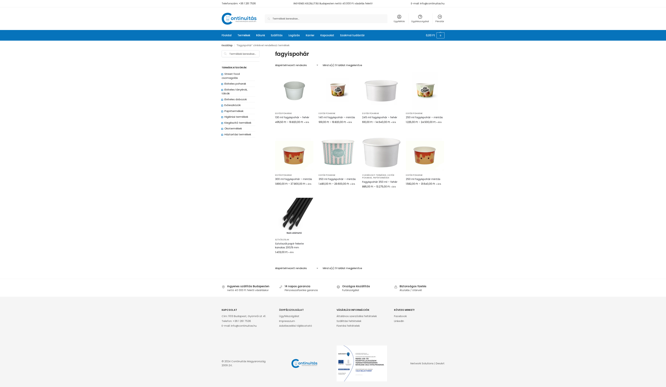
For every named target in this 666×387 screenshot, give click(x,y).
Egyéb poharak (283, 113)
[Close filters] (260, 52)
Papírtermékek (381, 177)
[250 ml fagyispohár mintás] (425, 152)
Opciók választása (338, 130)
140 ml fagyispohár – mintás (337, 117)
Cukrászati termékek (374, 175)
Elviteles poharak (235, 83)
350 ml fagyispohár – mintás (337, 179)
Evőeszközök (232, 105)
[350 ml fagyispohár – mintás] (338, 152)
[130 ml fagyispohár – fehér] (294, 91)
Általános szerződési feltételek (357, 316)
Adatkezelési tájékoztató (295, 326)
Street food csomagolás (231, 76)
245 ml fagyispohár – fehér (379, 117)
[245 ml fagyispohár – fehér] (381, 91)
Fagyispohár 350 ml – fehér (379, 182)
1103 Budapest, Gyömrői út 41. (247, 316)
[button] (435, 35)
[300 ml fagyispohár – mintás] (294, 152)
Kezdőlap (227, 45)
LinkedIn (399, 321)
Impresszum (287, 321)
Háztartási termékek (237, 134)
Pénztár (439, 21)
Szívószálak (282, 239)
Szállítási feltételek (349, 321)
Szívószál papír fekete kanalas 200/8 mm (289, 245)
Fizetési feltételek (348, 326)
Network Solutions (422, 363)
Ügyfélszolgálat (420, 21)
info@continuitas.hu (432, 3)
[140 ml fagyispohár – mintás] (338, 91)
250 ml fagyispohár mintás (423, 179)
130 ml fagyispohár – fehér (292, 117)
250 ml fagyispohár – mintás (424, 117)
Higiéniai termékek (236, 117)
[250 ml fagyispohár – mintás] (425, 91)
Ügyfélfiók (399, 21)
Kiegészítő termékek (237, 123)
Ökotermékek (233, 128)
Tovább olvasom (294, 130)
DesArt (440, 363)
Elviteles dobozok (235, 99)
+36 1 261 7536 (247, 3)
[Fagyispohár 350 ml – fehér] (381, 152)
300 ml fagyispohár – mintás (293, 179)
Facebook (400, 316)
